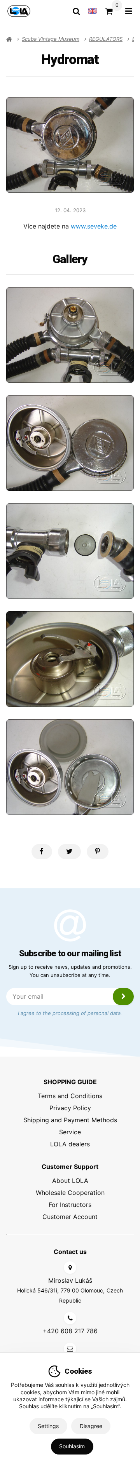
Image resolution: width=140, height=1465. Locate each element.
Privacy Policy (70, 1108)
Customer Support (70, 1166)
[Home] (19, 11)
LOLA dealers (70, 1144)
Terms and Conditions (70, 1096)
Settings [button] (48, 1426)
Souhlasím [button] (72, 1446)
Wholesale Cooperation (70, 1192)
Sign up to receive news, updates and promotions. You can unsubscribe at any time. (70, 971)
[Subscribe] (123, 996)
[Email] (70, 1349)
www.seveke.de (94, 226)
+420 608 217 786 (70, 1331)
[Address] (70, 1267)
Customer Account (70, 1217)
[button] (42, 851)
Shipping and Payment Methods (70, 1120)
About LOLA (70, 1180)
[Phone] (70, 1318)
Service (70, 1132)
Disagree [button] (91, 1426)
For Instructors (70, 1205)
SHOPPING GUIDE (70, 1082)
